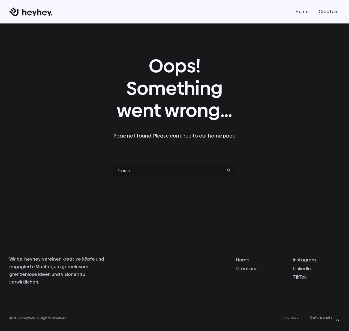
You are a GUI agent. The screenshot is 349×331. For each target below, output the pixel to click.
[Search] (174, 171)
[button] (228, 170)
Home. (303, 11)
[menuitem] (305, 11)
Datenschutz (321, 317)
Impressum (293, 317)
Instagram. (305, 260)
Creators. (329, 11)
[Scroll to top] (338, 318)
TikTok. (300, 277)
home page (222, 135)
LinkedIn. (302, 269)
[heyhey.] (30, 11)
